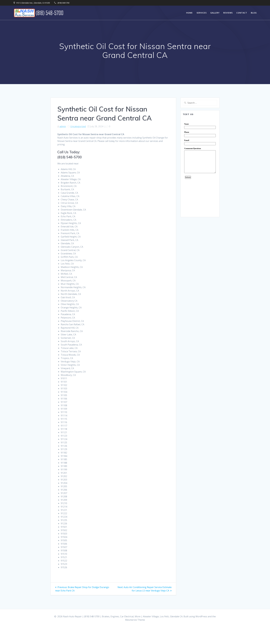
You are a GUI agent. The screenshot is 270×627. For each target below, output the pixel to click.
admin (62, 126)
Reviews (228, 12)
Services (202, 12)
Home (189, 12)
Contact (241, 12)
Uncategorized (78, 126)
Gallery (215, 12)
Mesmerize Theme (135, 619)
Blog (254, 12)
